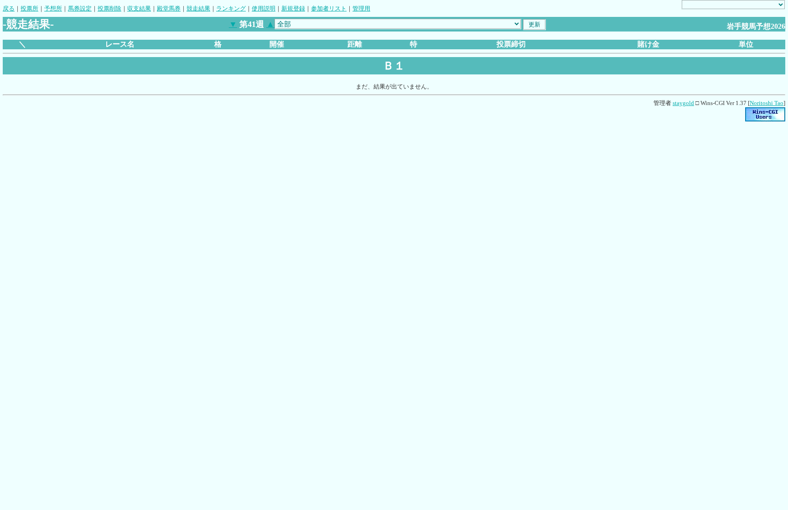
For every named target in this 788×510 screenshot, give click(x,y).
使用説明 (263, 8)
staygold (683, 103)
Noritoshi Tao (766, 103)
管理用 (361, 8)
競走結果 (198, 8)
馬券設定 (80, 8)
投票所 (29, 8)
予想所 (53, 8)
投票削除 (109, 8)
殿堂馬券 (169, 8)
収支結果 (139, 8)
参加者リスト (329, 8)
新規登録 (293, 8)
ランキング (231, 8)
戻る (9, 8)
